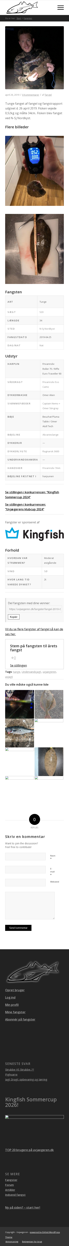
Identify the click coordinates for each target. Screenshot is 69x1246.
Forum (9, 1185)
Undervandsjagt (31, 672)
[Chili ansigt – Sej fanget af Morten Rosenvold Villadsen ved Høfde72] (19, 761)
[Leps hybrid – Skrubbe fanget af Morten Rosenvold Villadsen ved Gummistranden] (49, 704)
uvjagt (9, 676)
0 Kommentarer (30, 94)
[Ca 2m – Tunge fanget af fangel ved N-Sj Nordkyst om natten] (34, 60)
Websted (54, 881)
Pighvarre (11, 1074)
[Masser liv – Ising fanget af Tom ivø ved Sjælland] (49, 790)
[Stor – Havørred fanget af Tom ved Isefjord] (49, 733)
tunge (16, 672)
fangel (48, 94)
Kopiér (13, 616)
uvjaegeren (49, 672)
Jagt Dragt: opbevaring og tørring (26, 1079)
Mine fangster (15, 1012)
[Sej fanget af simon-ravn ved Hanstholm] (19, 733)
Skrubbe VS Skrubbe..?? (19, 1069)
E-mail (52, 871)
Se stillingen (18, 665)
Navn (52, 857)
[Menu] (59, 7)
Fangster (11, 1180)
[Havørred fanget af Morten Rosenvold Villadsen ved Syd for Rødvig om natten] (19, 704)
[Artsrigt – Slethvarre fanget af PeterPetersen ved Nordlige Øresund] (19, 790)
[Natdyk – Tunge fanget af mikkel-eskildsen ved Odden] (49, 761)
